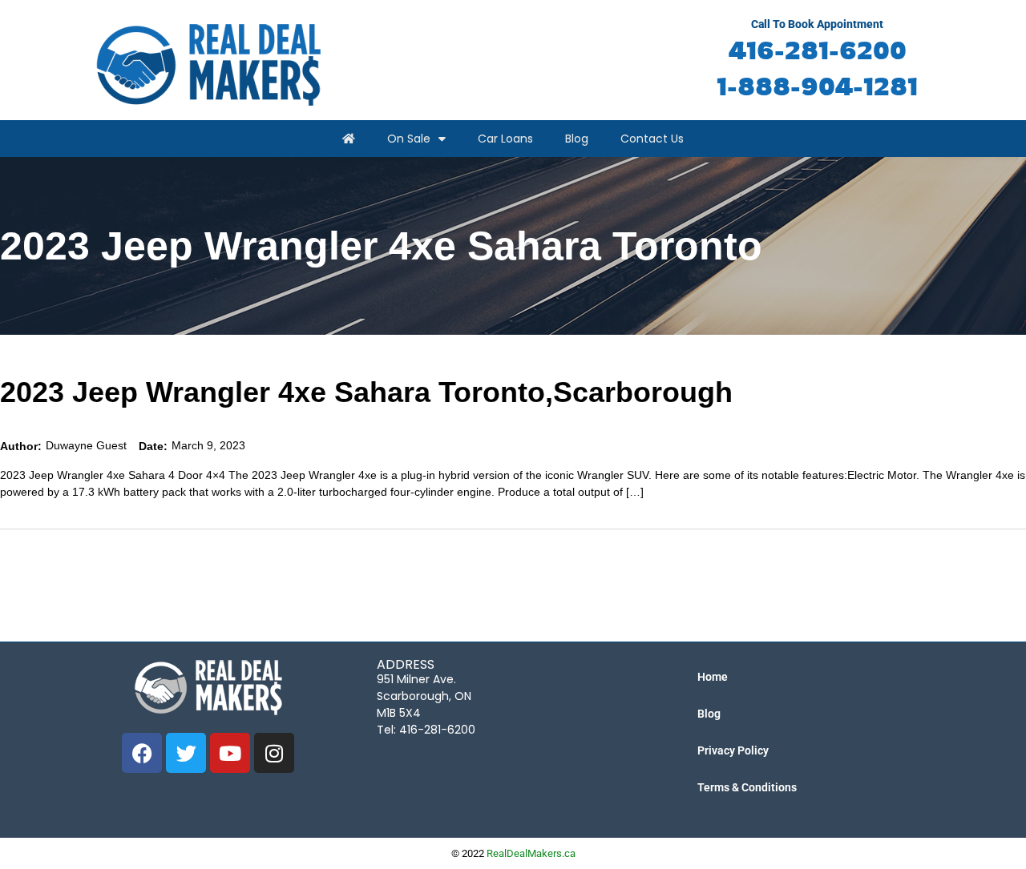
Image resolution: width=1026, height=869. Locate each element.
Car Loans (505, 139)
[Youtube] (230, 753)
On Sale (408, 139)
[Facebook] (142, 753)
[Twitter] (186, 753)
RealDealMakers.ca (531, 853)
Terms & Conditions (747, 787)
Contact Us (652, 139)
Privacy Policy (733, 750)
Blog (576, 139)
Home (712, 676)
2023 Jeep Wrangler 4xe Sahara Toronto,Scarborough (366, 392)
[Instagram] (274, 753)
